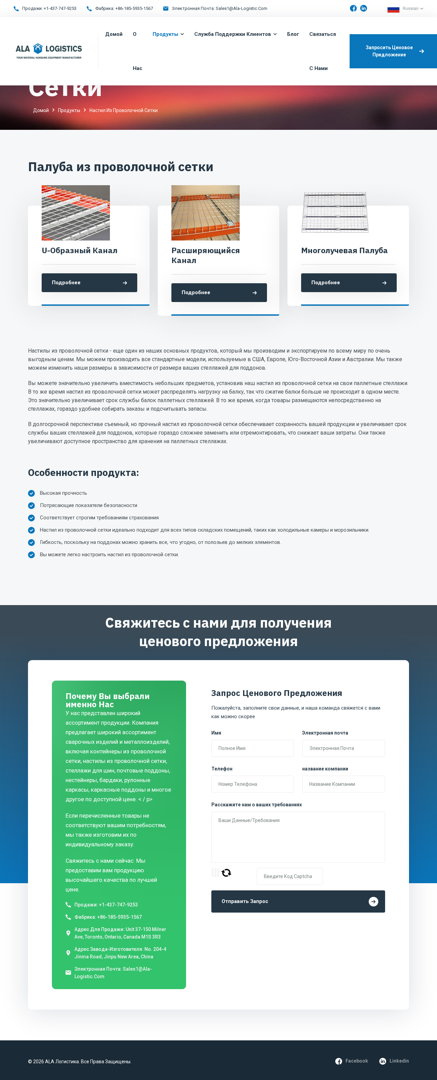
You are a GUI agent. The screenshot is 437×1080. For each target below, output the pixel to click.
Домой (41, 110)
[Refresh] (226, 873)
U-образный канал (79, 250)
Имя (216, 733)
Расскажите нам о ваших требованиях (256, 804)
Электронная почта (325, 733)
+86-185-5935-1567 (134, 8)
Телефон (221, 768)
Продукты (69, 110)
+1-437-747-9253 (60, 8)
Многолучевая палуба (344, 250)
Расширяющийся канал (205, 255)
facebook (357, 1061)
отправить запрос (245, 901)
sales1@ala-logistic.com (241, 8)
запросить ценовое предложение (389, 51)
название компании (325, 768)
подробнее (66, 282)
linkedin (399, 1061)
